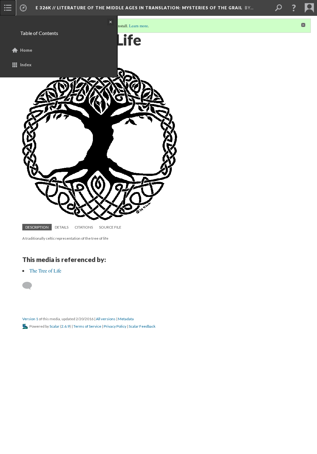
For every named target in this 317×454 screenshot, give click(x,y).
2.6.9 (65, 326)
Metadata (126, 318)
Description (37, 227)
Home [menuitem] (26, 50)
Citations (84, 227)
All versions (105, 318)
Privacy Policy (115, 326)
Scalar (54, 326)
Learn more (138, 25)
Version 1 (30, 318)
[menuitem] (7, 7)
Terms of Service (87, 326)
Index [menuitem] (26, 64)
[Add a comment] (29, 286)
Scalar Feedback (142, 326)
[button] (294, 7)
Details (61, 227)
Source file (110, 227)
